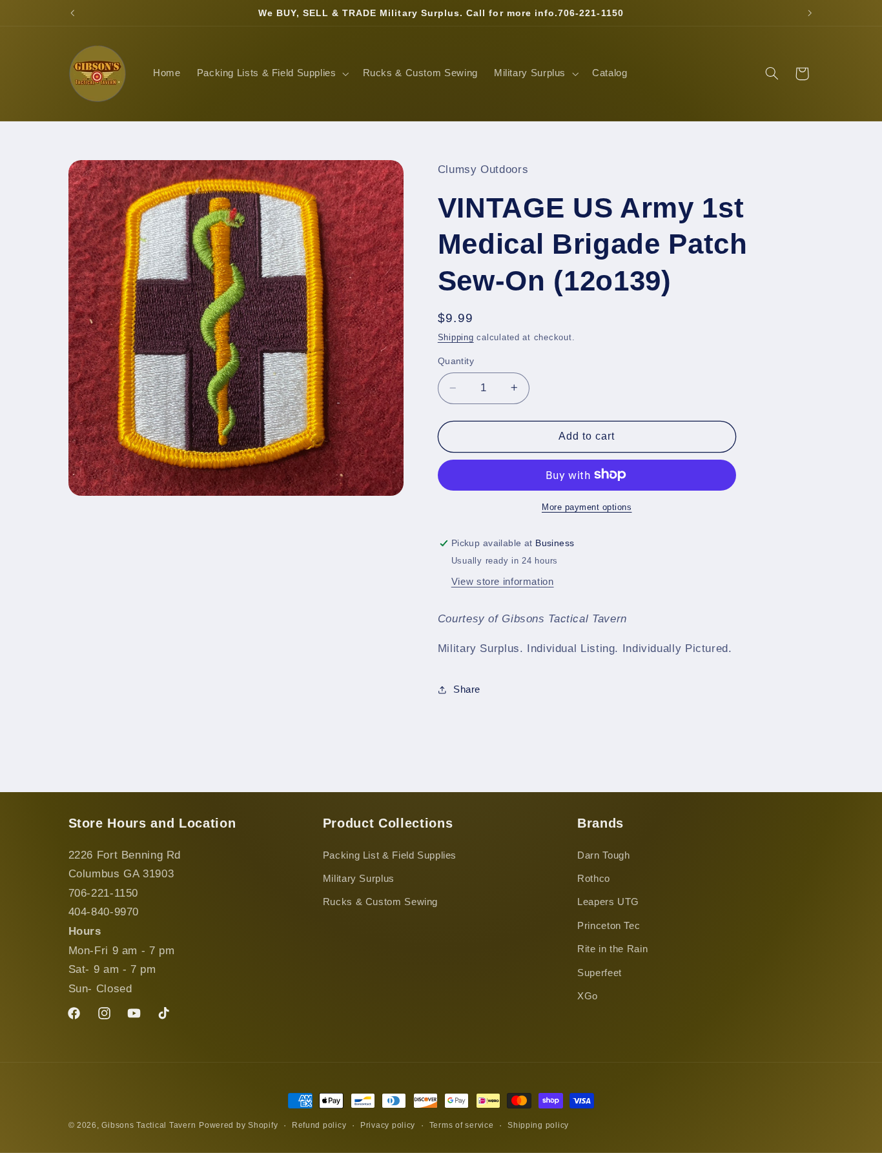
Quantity (456, 360)
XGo (587, 996)
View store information (502, 581)
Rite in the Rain (612, 949)
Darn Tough (603, 855)
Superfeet (599, 973)
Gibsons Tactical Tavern (148, 1125)
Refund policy (319, 1125)
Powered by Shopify (238, 1125)
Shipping (456, 337)
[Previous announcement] (72, 13)
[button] (271, 73)
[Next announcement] (809, 13)
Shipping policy (538, 1125)
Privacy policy (387, 1125)
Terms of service (461, 1125)
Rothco (593, 878)
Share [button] (466, 689)
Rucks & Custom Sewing (380, 902)
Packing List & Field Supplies (389, 855)
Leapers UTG (608, 902)
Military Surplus (359, 878)
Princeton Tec (608, 926)
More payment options (587, 506)
